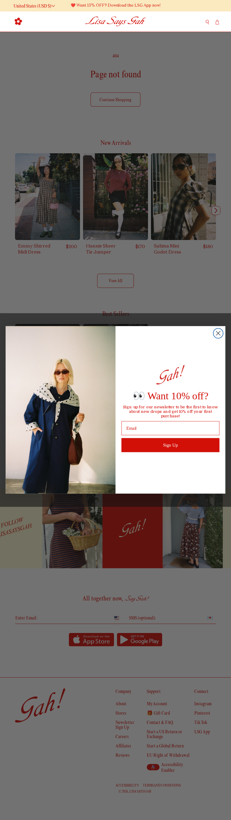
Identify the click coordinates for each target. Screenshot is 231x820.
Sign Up (170, 445)
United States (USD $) (32, 6)
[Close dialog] (218, 333)
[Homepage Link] (115, 21)
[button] (18, 21)
